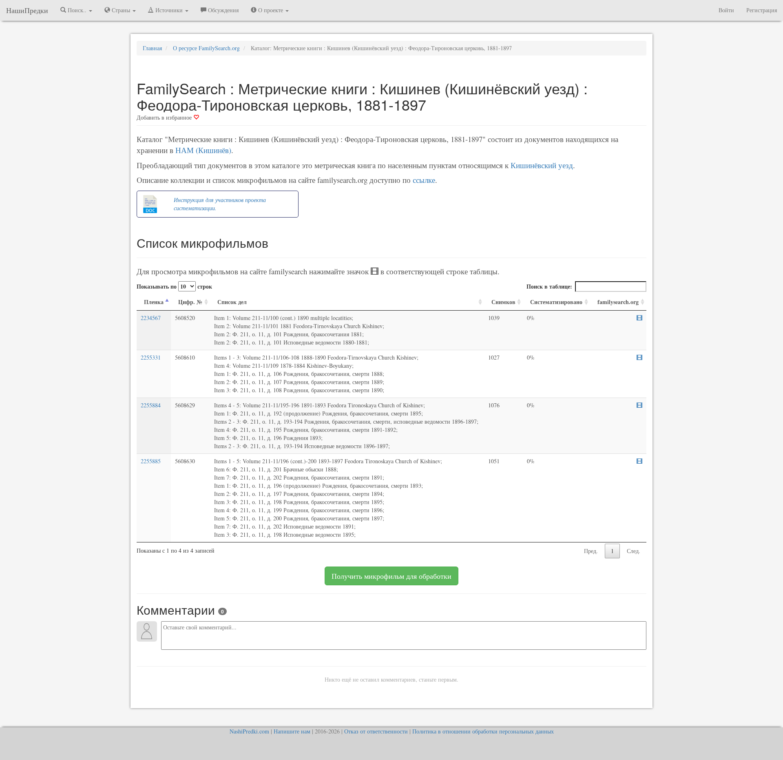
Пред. (591, 551)
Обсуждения (222, 10)
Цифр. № (190, 302)
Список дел (232, 302)
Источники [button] (169, 10)
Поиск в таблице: (549, 286)
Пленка (154, 302)
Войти (726, 10)
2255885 (151, 461)
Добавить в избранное (165, 117)
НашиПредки (27, 10)
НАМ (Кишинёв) (203, 150)
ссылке (424, 180)
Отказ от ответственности (376, 731)
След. (633, 551)
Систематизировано (556, 302)
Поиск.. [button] (77, 10)
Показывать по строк (174, 286)
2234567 (151, 318)
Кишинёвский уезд (542, 165)
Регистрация (761, 10)
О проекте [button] (271, 10)
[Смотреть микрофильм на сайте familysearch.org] (639, 318)
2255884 (151, 405)
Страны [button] (121, 10)
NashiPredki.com (249, 731)
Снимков (503, 302)
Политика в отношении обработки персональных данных (483, 731)
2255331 (151, 357)
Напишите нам (292, 731)
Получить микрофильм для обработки (391, 576)
